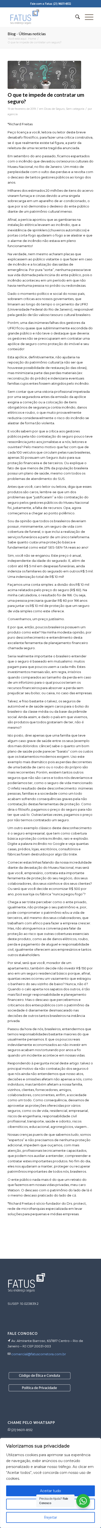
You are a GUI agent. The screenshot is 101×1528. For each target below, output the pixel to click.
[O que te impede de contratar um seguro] (44, 75)
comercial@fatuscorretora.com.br (38, 1354)
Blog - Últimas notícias (27, 33)
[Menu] (86, 17)
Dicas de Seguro (54, 108)
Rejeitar (50, 1517)
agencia (13, 114)
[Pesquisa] (75, 17)
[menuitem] (75, 17)
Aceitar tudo (50, 1491)
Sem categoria (75, 108)
